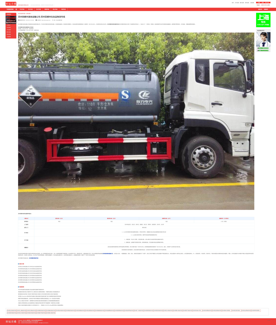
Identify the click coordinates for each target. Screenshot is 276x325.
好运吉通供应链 (21, 13)
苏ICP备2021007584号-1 (43, 322)
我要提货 (266, 9)
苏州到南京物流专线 (70, 310)
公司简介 (9, 25)
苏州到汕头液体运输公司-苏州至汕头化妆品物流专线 (30, 266)
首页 (233, 2)
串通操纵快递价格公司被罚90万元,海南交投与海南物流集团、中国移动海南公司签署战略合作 (39, 291)
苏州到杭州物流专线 (60, 310)
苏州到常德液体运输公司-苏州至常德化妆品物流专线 (30, 282)
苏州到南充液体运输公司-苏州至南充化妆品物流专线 (30, 275)
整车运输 (242, 2)
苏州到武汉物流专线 (31, 312)
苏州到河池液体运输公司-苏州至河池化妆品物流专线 (30, 273)
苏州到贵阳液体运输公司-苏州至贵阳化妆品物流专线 (30, 268)
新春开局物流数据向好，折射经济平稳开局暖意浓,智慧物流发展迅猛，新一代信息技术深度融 (39, 298)
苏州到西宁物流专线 (187, 310)
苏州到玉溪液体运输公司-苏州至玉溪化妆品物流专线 (30, 271)
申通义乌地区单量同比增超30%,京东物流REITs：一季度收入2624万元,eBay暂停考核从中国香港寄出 (40, 305)
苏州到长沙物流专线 (21, 312)
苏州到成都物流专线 (109, 310)
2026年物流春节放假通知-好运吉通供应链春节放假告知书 (31, 289)
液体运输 (247, 2)
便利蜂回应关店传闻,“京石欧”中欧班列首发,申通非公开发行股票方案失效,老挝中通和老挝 (38, 294)
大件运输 (237, 2)
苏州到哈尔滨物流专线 (226, 310)
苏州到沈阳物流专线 (216, 310)
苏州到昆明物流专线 (119, 310)
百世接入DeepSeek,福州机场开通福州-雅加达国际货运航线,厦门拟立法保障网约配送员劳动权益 (39, 296)
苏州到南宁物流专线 (40, 312)
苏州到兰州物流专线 (167, 310)
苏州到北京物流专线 (11, 310)
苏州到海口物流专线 (50, 312)
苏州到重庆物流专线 (40, 310)
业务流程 (9, 27)
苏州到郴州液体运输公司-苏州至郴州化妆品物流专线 (30, 277)
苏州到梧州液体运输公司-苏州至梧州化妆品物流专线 (30, 280)
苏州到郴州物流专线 (33, 258)
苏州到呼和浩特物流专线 (256, 310)
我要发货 (260, 9)
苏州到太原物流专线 (246, 310)
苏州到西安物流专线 (158, 310)
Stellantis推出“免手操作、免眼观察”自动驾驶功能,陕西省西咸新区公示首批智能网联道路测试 (38, 300)
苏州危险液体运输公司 (108, 253)
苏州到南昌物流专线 (99, 310)
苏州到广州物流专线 (138, 310)
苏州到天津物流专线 (31, 310)
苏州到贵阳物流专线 (148, 310)
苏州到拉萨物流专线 (128, 310)
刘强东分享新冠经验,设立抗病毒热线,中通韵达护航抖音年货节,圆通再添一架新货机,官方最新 (39, 303)
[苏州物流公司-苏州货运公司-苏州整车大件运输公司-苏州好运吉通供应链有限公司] (11, 4)
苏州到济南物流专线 (79, 310)
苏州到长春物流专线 (207, 310)
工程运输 (252, 2)
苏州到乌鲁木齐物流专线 (197, 310)
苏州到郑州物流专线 (11, 312)
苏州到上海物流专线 (21, 310)
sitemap (268, 320)
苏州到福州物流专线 (50, 310)
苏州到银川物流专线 (177, 310)
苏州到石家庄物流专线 (236, 310)
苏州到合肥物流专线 (89, 310)
